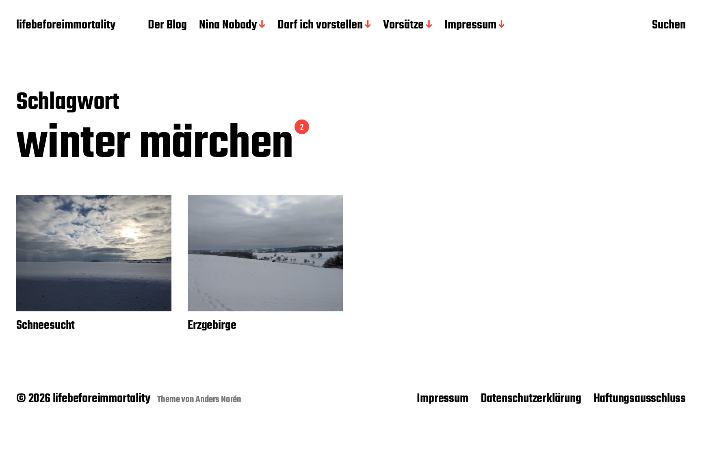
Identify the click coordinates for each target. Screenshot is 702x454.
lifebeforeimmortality (65, 26)
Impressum (470, 26)
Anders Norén (218, 399)
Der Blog (167, 26)
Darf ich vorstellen (320, 26)
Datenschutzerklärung (531, 398)
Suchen (669, 25)
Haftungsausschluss (640, 398)
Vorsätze (403, 26)
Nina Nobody (228, 26)
